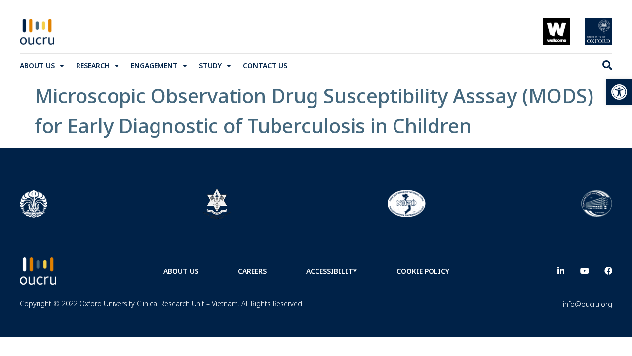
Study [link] (210, 65)
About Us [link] (37, 65)
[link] (619, 92)
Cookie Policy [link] (422, 271)
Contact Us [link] (265, 65)
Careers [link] (252, 271)
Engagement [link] (154, 65)
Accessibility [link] (331, 271)
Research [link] (93, 65)
